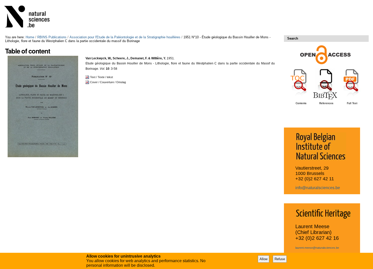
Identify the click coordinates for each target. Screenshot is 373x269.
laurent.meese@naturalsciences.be (317, 247)
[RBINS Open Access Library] (30, 18)
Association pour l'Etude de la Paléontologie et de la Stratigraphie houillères (125, 37)
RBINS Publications (51, 37)
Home (30, 37)
